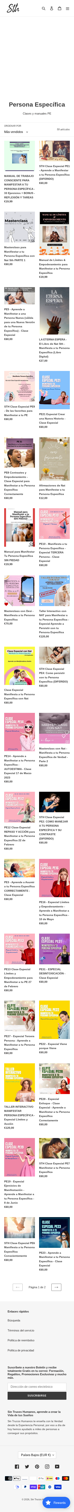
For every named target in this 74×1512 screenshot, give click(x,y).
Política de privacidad (21, 1350)
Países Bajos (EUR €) (36, 1455)
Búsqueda (14, 1320)
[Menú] (68, 8)
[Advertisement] (37, 55)
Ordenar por (12, 126)
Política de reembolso (21, 1340)
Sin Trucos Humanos (41, 1499)
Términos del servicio (21, 1330)
